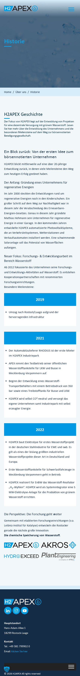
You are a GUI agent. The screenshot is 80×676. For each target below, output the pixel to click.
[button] (6, 669)
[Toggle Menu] (71, 9)
